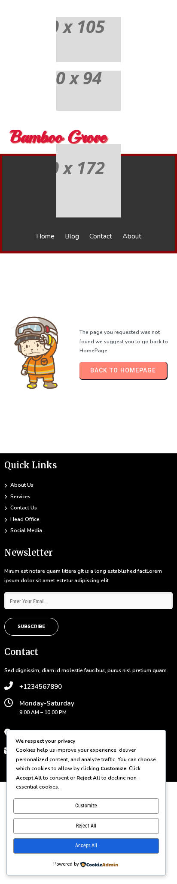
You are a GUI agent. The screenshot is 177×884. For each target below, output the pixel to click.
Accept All (86, 845)
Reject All (86, 826)
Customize (86, 806)
